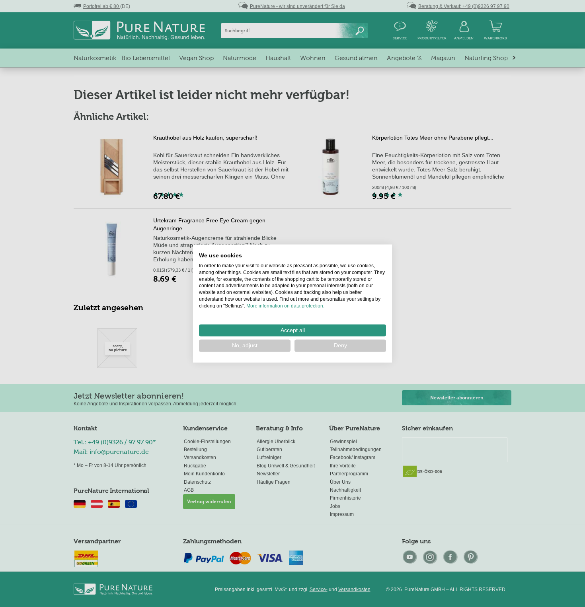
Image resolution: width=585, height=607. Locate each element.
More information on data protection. (285, 305)
